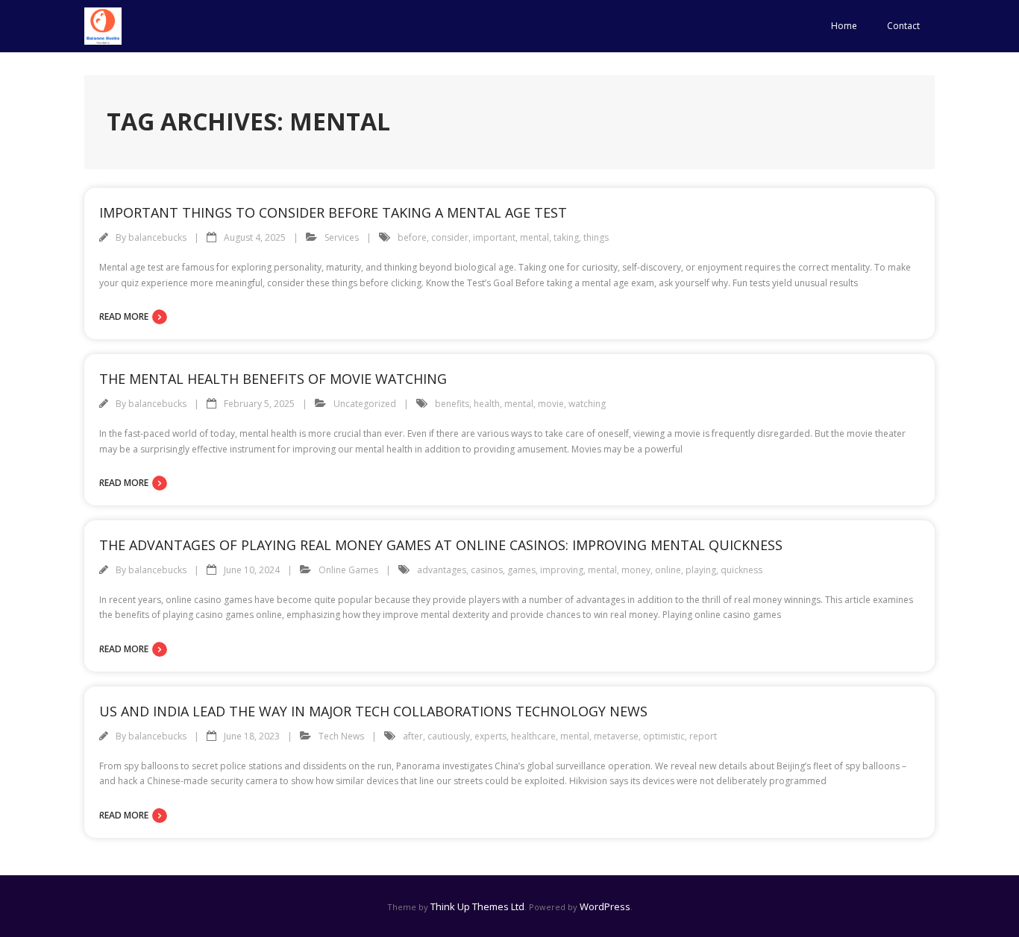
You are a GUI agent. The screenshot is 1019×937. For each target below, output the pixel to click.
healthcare (533, 736)
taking (566, 237)
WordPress (605, 906)
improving (561, 570)
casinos (487, 570)
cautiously (448, 736)
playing (701, 570)
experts (490, 736)
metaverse (616, 736)
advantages (441, 570)
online (668, 570)
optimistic (664, 736)
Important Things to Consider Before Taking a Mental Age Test (333, 212)
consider (449, 237)
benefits (452, 403)
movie (551, 403)
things (596, 237)
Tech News (341, 736)
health (487, 403)
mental (534, 237)
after (413, 736)
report (703, 736)
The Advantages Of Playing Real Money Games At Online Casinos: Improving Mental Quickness (441, 545)
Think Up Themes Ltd (477, 906)
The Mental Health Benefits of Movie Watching (273, 379)
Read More (123, 316)
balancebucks (157, 237)
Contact (903, 25)
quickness (741, 570)
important (494, 237)
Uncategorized (364, 403)
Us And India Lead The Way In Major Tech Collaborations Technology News (373, 711)
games (521, 570)
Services (341, 237)
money (635, 570)
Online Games (348, 570)
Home (844, 25)
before (412, 237)
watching (587, 403)
